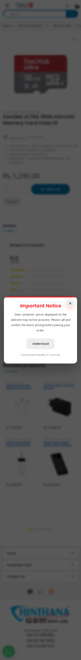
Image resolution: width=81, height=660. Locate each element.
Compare (37, 137)
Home (7, 25)
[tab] (9, 227)
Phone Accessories (30, 25)
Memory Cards (62, 25)
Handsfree (11, 382)
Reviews (9, 226)
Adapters (48, 382)
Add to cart (53, 189)
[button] (9, 651)
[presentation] (77, 530)
